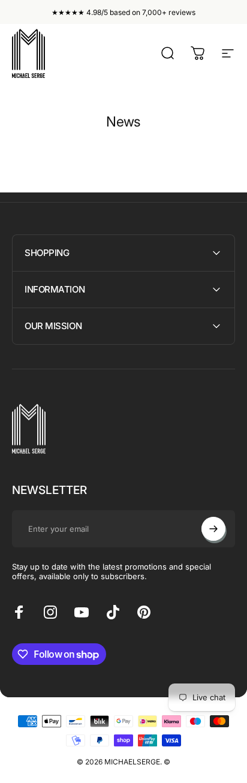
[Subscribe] (213, 529)
